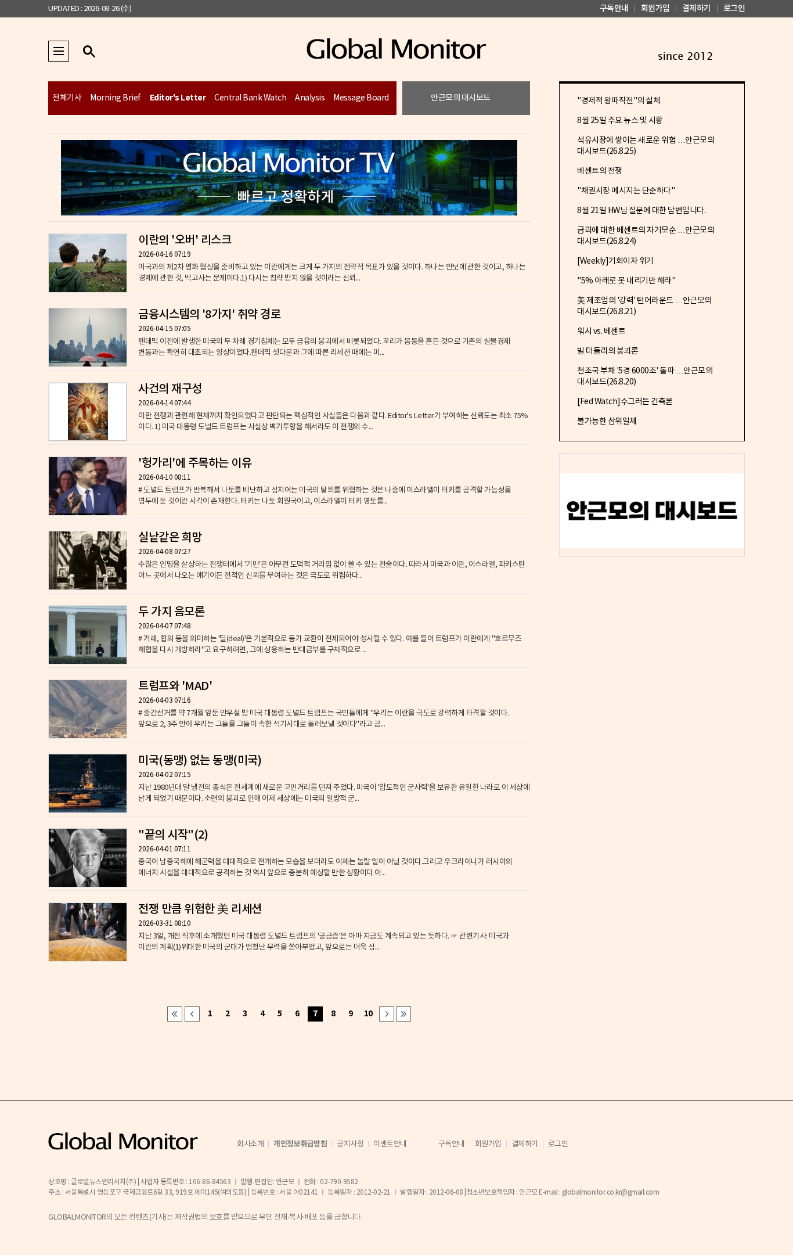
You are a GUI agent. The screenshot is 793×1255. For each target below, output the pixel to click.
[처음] (174, 1014)
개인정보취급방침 (300, 1144)
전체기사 (66, 98)
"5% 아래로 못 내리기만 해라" (626, 281)
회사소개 (250, 1144)
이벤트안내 (390, 1144)
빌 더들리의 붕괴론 (607, 351)
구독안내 (614, 8)
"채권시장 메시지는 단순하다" (626, 191)
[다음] (386, 1014)
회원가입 (655, 8)
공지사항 (350, 1144)
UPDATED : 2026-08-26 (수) (89, 9)
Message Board (361, 98)
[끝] (403, 1014)
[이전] (192, 1014)
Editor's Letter (178, 98)
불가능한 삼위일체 (607, 421)
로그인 (734, 8)
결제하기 (696, 8)
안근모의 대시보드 (461, 98)
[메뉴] (58, 51)
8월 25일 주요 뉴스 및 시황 (620, 120)
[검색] (88, 51)
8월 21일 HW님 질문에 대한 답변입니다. (641, 210)
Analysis (310, 98)
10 (368, 1014)
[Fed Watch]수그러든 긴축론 (625, 402)
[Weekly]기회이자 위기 (615, 261)
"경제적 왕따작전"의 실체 (618, 101)
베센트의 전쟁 (599, 171)
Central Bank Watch (250, 98)
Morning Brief (115, 98)
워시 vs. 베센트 (601, 331)
